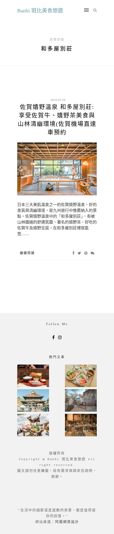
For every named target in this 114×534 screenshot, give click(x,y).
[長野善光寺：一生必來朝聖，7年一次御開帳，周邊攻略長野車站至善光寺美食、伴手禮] (33, 401)
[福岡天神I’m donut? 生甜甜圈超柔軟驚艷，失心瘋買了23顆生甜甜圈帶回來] (81, 425)
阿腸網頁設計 (67, 521)
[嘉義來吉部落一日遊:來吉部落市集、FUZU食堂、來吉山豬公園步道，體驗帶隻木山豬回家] (33, 425)
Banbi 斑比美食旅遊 (40, 11)
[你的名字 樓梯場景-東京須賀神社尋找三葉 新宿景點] (81, 401)
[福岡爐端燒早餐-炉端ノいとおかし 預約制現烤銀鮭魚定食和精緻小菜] (33, 376)
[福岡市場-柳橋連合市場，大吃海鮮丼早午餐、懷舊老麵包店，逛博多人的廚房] (81, 376)
